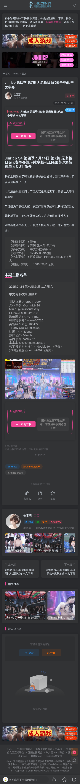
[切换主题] (74, 760)
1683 (30, 522)
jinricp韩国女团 (54, 756)
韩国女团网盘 (35, 752)
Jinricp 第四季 (33, 466)
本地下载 (26, 136)
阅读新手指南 (53, 22)
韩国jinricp (36, 756)
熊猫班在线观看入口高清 (49, 749)
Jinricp (15, 73)
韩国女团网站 (24, 749)
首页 (7, 73)
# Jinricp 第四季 (15, 472)
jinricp (10, 749)
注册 (53, 653)
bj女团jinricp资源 (55, 752)
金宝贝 (17, 94)
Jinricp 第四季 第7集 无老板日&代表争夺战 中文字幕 (39, 84)
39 (46, 522)
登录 (31, 653)
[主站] (74, 752)
